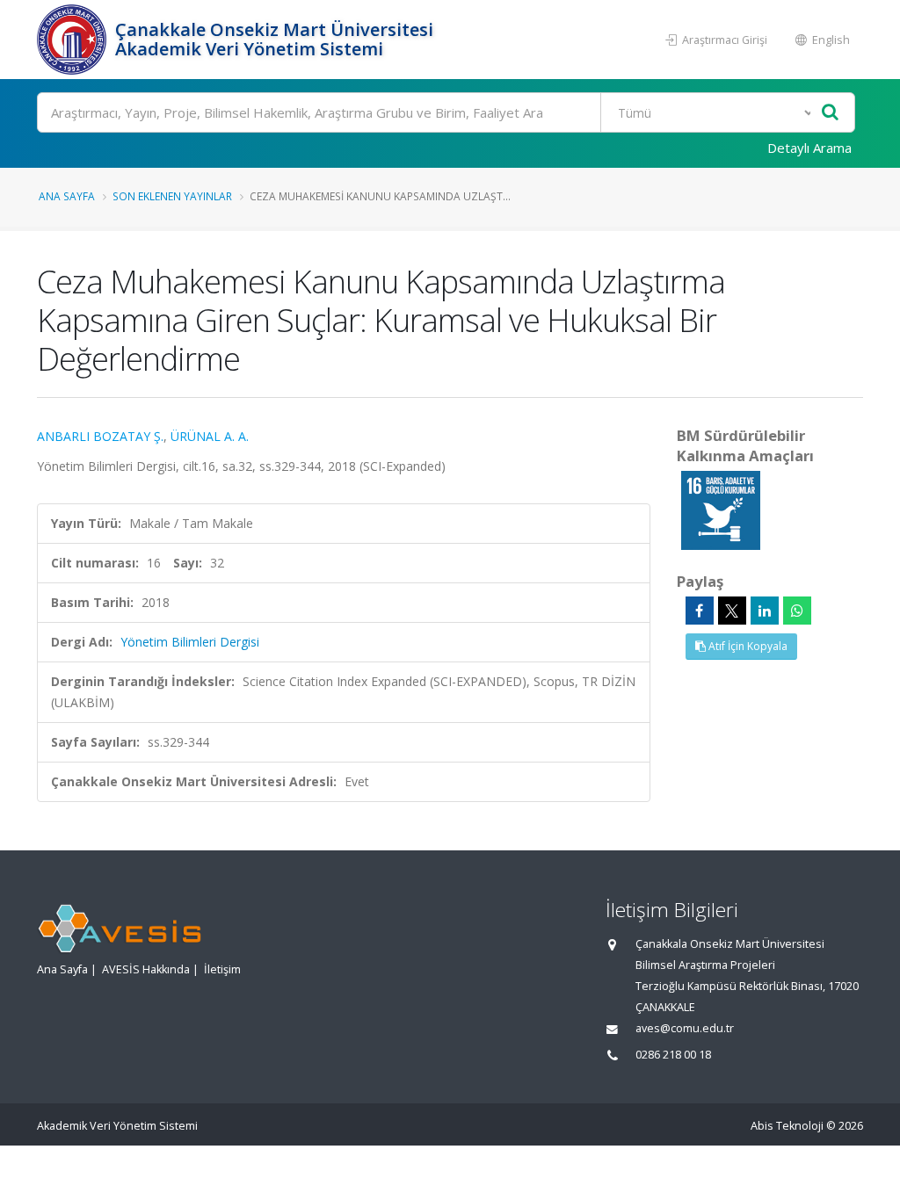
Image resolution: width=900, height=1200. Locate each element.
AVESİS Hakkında (146, 969)
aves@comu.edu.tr (684, 1028)
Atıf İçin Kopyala (747, 646)
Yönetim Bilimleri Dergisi (189, 641)
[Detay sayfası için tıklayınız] (721, 509)
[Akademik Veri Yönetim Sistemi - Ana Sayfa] (74, 39)
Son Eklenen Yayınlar (172, 196)
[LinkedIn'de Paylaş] (765, 610)
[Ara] (830, 113)
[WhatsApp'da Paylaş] (797, 610)
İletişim (222, 969)
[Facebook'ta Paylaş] (700, 610)
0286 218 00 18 (673, 1054)
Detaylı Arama (809, 147)
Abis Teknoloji (787, 1125)
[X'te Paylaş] (732, 610)
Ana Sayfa (67, 196)
